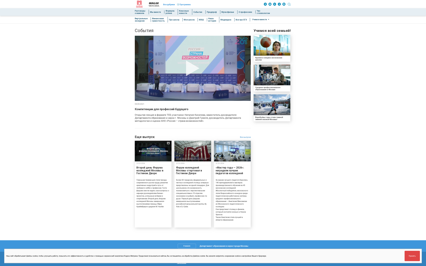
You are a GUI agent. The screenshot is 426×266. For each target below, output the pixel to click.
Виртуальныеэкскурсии (141, 19)
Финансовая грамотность (158, 19)
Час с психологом (263, 12)
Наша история (212, 19)
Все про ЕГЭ (241, 20)
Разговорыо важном (140, 12)
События (197, 12)
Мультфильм (227, 12)
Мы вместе (155, 12)
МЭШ (201, 20)
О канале (186, 246)
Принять (412, 256)
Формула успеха (170, 12)
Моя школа (189, 20)
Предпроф (212, 12)
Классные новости (184, 12)
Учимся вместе (259, 19)
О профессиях (245, 12)
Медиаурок (225, 20)
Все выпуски (245, 137)
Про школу (174, 20)
